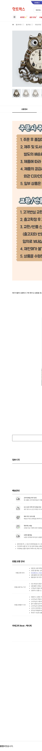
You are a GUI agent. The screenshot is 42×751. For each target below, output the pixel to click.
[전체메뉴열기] (14, 17)
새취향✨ (23, 17)
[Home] (13, 24)
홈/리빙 (28, 25)
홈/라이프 (19, 25)
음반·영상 (33, 17)
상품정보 (24, 109)
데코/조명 (38, 25)
